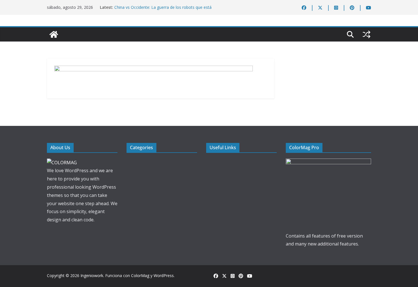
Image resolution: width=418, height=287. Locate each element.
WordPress (164, 275)
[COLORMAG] (62, 162)
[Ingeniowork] (53, 34)
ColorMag (140, 275)
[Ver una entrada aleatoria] (366, 34)
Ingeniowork (91, 275)
